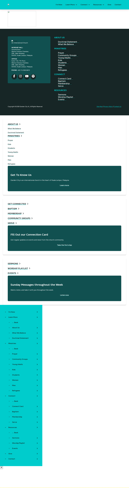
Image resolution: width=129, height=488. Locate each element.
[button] (71, 5)
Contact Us (117, 106)
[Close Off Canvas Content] (1, 467)
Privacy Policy (108, 106)
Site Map (99, 106)
